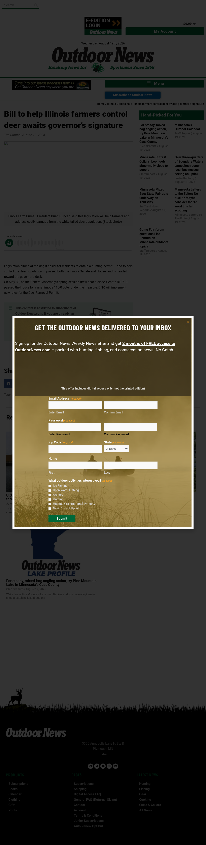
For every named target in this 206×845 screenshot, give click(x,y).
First (51, 472)
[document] (103, 422)
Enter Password (59, 434)
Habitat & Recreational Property (74, 504)
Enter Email (56, 412)
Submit (62, 518)
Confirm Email (113, 412)
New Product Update (66, 508)
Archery (58, 495)
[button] (188, 321)
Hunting (58, 499)
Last (107, 472)
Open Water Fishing (66, 490)
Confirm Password (116, 434)
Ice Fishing (60, 485)
